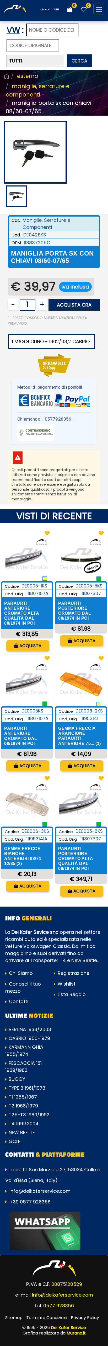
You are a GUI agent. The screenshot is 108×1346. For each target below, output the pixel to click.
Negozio (6, 76)
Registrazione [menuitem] (72, 973)
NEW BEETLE (22, 1132)
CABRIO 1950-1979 (29, 1038)
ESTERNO (27, 76)
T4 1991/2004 (24, 1123)
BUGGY (17, 1079)
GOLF (14, 1141)
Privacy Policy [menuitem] (85, 1318)
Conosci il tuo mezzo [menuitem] (23, 987)
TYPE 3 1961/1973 (27, 1088)
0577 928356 (58, 1305)
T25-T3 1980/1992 (29, 1114)
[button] (35, 152)
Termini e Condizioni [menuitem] (46, 1318)
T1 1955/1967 (23, 1097)
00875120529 (66, 1284)
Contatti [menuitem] (18, 1001)
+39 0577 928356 (30, 1201)
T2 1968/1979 (23, 1105)
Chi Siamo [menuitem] (20, 973)
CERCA (79, 61)
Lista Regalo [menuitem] (71, 994)
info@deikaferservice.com (40, 1191)
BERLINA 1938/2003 (30, 1029)
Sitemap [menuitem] (14, 1318)
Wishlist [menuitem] (65, 984)
